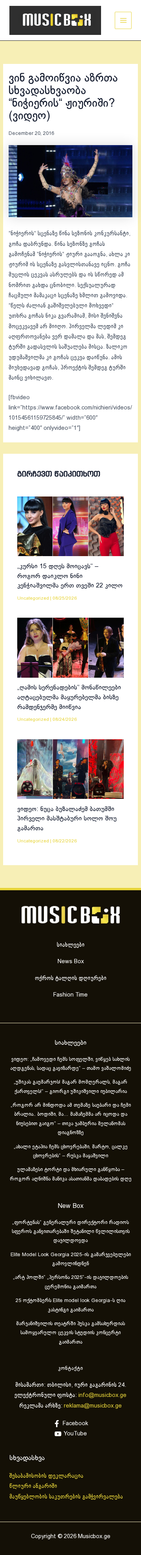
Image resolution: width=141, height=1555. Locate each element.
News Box (71, 961)
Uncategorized (33, 598)
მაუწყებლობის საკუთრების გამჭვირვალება (66, 1497)
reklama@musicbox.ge (93, 1406)
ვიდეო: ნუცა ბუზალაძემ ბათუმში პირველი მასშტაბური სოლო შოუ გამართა (67, 818)
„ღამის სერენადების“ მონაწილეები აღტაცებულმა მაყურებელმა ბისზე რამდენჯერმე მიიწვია (69, 697)
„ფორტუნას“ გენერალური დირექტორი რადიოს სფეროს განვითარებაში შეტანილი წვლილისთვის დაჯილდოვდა (71, 1232)
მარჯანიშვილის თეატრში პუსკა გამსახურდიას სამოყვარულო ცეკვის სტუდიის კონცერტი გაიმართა (70, 1333)
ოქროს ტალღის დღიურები (71, 978)
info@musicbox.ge (102, 1395)
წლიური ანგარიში (34, 1486)
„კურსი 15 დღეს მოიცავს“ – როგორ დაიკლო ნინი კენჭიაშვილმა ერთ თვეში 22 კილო (70, 576)
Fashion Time (70, 995)
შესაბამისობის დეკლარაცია (47, 1476)
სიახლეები (71, 945)
